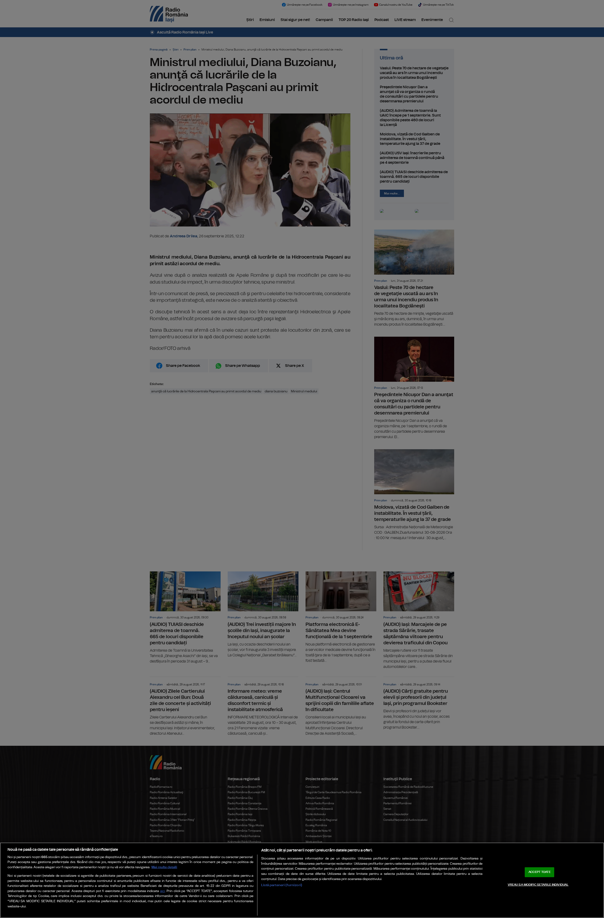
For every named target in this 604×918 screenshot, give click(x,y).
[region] (302, 880)
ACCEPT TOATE (539, 872)
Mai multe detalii (164, 867)
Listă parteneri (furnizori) (281, 885)
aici (162, 891)
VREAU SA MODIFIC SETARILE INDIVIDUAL (538, 884)
